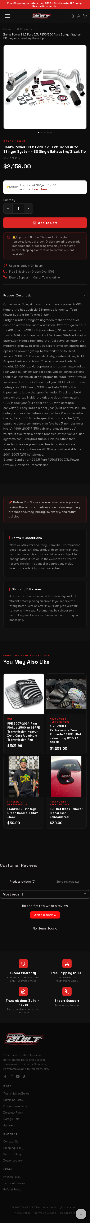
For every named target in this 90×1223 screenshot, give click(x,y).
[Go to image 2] (41, 132)
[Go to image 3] (44, 132)
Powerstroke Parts (15, 1106)
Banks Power (14, 140)
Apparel (8, 1125)
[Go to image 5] (51, 132)
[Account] (79, 16)
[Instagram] (11, 1076)
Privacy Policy (12, 1177)
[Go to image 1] (38, 132)
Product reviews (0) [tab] (22, 881)
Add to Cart (48, 223)
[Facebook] (5, 1076)
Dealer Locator (13, 1160)
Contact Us (10, 1141)
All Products (24, 29)
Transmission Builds (16, 1093)
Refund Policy (12, 1189)
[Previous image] (10, 87)
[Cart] (85, 16)
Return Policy (12, 1154)
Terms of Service (14, 1183)
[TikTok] (24, 1076)
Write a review (45, 915)
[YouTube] (18, 1076)
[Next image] (80, 87)
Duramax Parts (13, 1112)
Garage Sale (11, 1119)
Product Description (18, 295)
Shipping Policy (13, 1148)
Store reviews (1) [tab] (67, 881)
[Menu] (7, 16)
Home (7, 29)
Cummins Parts (13, 1100)
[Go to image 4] (48, 132)
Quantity (9, 200)
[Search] (73, 16)
